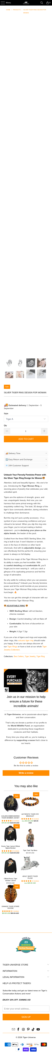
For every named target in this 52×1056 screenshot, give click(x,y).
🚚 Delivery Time (26, 453)
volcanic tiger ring (25, 640)
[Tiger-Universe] (26, 3)
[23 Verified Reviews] (26, 958)
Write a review (26, 773)
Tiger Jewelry (30, 656)
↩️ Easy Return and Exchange (26, 459)
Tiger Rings (12, 646)
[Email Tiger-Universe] (13, 1029)
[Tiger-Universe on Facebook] (18, 1029)
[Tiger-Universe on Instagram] (23, 1029)
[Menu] (1, 3)
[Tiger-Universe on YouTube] (38, 1029)
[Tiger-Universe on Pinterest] (28, 1029)
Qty (5, 425)
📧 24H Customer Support (26, 465)
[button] (7, 821)
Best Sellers (19, 656)
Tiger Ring (40, 656)
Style (6, 414)
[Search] (41, 3)
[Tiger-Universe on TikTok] (33, 1029)
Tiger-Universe (29, 1037)
